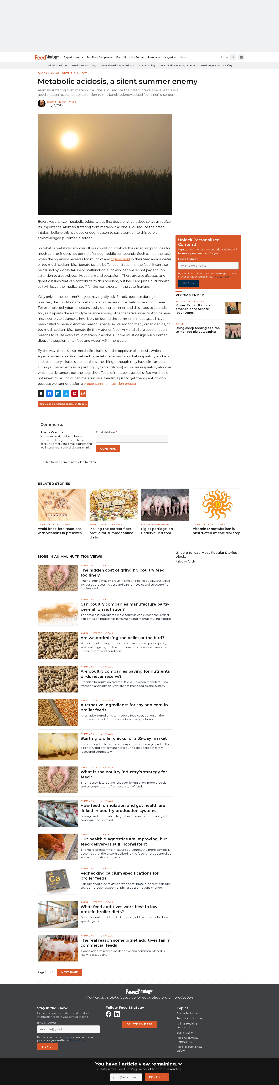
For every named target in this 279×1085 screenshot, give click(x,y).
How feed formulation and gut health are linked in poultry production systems (123, 808)
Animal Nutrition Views (68, 73)
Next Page (69, 972)
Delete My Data (139, 1024)
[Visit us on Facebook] (108, 1014)
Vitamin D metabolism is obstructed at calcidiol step (216, 531)
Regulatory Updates (190, 301)
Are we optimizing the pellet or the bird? (122, 637)
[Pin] (74, 393)
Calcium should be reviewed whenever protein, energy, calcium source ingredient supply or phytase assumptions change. (125, 885)
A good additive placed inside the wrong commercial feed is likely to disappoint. (123, 952)
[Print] (41, 393)
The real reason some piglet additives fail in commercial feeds (125, 943)
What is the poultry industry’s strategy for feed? (124, 774)
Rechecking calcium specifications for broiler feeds (120, 876)
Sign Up (188, 283)
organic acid (120, 259)
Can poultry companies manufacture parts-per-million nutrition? (125, 607)
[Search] (233, 57)
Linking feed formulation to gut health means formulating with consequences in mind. (125, 818)
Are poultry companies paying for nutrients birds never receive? (125, 674)
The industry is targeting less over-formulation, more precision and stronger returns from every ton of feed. (124, 784)
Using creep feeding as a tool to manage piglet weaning (198, 329)
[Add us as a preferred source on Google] (83, 393)
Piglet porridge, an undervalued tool (157, 531)
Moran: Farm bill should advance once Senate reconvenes (193, 309)
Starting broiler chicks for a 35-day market (124, 738)
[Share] (49, 393)
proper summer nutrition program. (111, 384)
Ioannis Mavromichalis (62, 101)
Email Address (106, 432)
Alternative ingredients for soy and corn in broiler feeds (124, 707)
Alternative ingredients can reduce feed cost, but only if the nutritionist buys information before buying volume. (122, 717)
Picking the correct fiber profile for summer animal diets (111, 533)
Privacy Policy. (222, 276)
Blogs (42, 73)
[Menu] (241, 57)
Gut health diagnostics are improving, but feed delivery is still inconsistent (124, 841)
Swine (180, 324)
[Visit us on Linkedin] (117, 1014)
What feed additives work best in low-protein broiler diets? (120, 909)
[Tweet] (66, 393)
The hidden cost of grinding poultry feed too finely (123, 572)
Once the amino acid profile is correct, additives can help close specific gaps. (124, 919)
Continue (156, 1077)
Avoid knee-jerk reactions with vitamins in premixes (60, 531)
